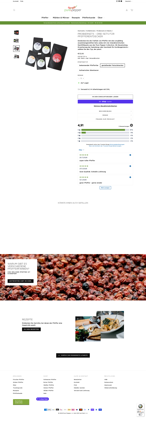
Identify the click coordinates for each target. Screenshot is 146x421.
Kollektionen (90, 31)
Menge (80, 75)
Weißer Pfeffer (49, 385)
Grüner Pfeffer (18, 382)
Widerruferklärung (110, 388)
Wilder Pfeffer (49, 390)
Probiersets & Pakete (104, 31)
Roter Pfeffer (48, 382)
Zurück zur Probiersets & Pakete (74, 355)
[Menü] (143, 404)
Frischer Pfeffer (18, 379)
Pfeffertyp (83, 62)
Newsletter (78, 379)
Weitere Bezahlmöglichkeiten (105, 106)
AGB (105, 379)
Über (100, 18)
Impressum (108, 385)
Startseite (81, 31)
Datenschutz (108, 382)
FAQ (21, 1)
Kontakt (16, 1)
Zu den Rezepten (31, 329)
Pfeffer (45, 18)
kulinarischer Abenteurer (89, 70)
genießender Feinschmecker (112, 65)
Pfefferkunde (88, 18)
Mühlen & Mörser (61, 18)
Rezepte (76, 18)
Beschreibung (105, 111)
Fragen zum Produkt (105, 119)
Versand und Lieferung (81, 390)
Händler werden (79, 388)
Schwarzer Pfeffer (50, 379)
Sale (45, 393)
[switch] (140, 415)
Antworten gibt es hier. (20, 281)
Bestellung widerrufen (19, 402)
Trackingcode (17, 388)
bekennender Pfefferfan (88, 65)
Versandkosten (94, 58)
